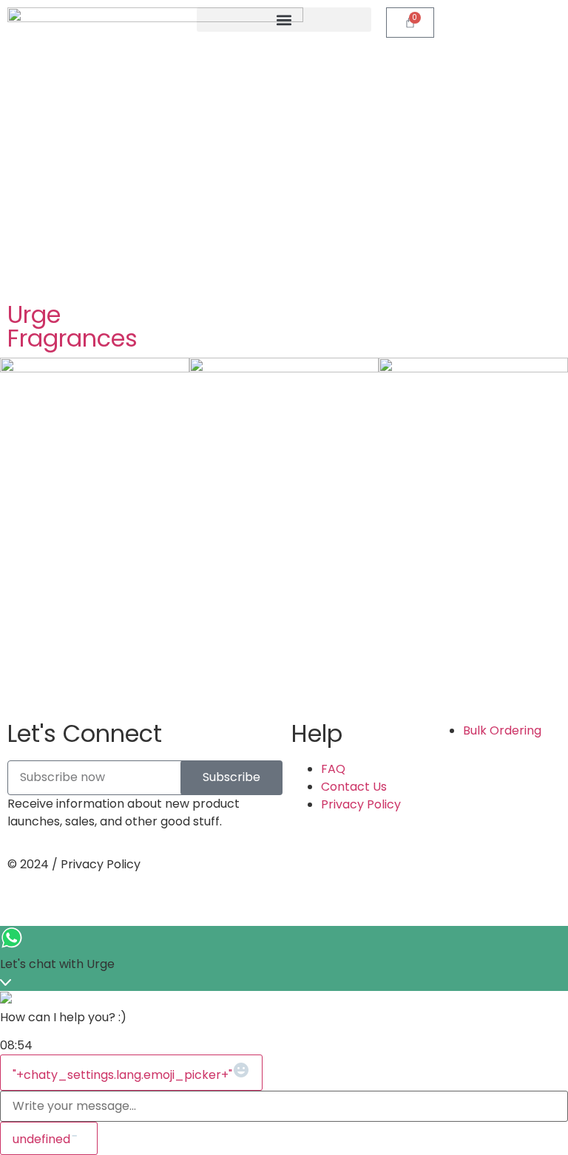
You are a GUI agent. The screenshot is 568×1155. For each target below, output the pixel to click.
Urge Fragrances (72, 326)
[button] (284, 19)
